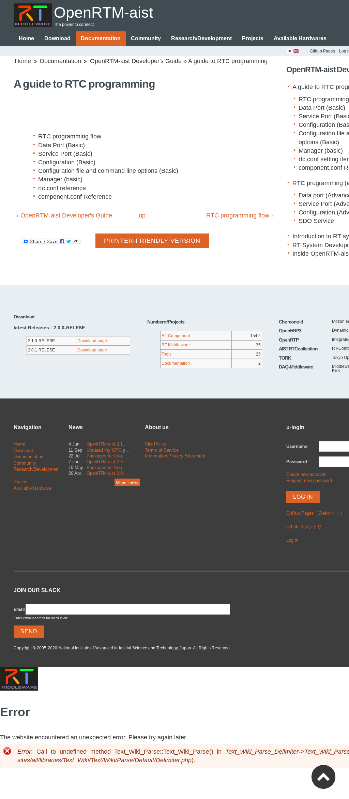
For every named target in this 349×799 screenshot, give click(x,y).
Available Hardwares (300, 38)
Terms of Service (162, 450)
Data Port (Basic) (61, 145)
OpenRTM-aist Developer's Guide (136, 61)
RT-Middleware (176, 345)
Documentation (101, 38)
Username (298, 446)
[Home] (33, 15)
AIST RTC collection (298, 348)
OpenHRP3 (290, 330)
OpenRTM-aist (103, 12)
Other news (127, 482)
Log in (292, 540)
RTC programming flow (69, 136)
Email (19, 609)
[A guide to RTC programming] (296, 52)
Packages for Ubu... (106, 455)
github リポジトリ (304, 526)
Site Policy (155, 444)
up (142, 215)
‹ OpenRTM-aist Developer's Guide (64, 215)
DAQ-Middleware (296, 367)
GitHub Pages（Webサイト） (315, 513)
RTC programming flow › (239, 215)
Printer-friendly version (152, 240)
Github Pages (322, 51)
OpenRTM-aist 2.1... (107, 444)
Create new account (305, 474)
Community (146, 38)
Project (21, 481)
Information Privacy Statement (175, 455)
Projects (252, 38)
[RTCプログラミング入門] (289, 52)
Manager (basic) (60, 179)
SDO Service (316, 220)
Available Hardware (32, 488)
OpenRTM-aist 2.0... (107, 461)
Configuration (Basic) (66, 162)
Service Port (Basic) (65, 153)
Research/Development (201, 38)
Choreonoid (291, 322)
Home (26, 38)
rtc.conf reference (62, 188)
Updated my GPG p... (108, 450)
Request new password (309, 480)
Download (57, 38)
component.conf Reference (75, 196)
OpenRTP (289, 340)
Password (298, 461)
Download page (92, 340)
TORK (285, 358)
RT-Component (176, 335)
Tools (166, 354)
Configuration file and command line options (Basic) (108, 170)
